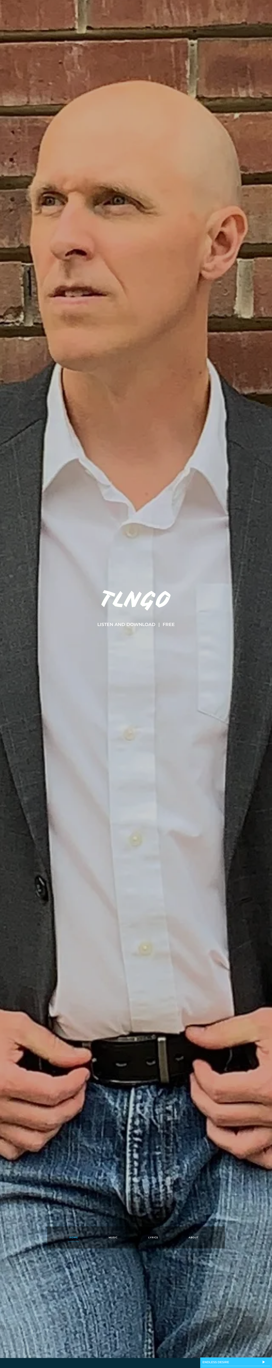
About (194, 1237)
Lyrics (153, 1237)
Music (113, 1237)
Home (73, 1237)
